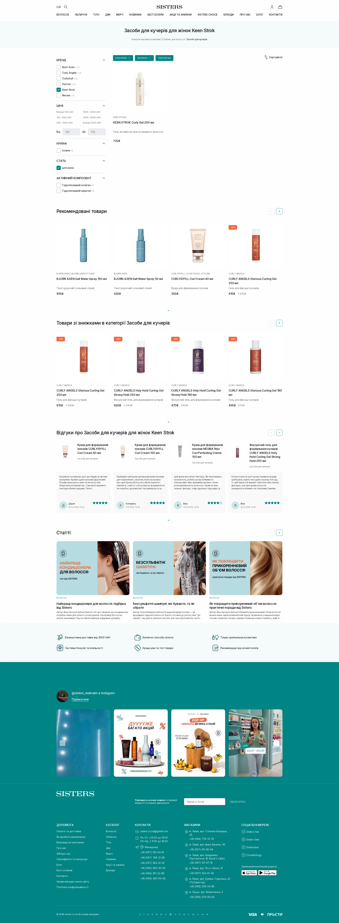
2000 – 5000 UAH (92, 117)
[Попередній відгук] (271, 433)
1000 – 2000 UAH (91, 112)
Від (58, 131)
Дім (108, 847)
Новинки (111, 859)
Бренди (110, 870)
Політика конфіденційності (72, 887)
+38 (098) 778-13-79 (201, 838)
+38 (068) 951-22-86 (152, 873)
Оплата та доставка (68, 831)
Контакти (62, 875)
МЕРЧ (119, 14)
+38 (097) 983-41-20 (152, 862)
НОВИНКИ (135, 14)
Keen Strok (119, 117)
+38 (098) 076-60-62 (202, 896)
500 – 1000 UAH (64, 122)
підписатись (238, 801)
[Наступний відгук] (279, 433)
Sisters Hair (252, 831)
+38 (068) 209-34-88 (201, 886)
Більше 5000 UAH (92, 122)
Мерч (109, 853)
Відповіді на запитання (70, 842)
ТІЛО (96, 14)
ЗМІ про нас (63, 853)
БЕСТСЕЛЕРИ (155, 14)
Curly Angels (236, 273)
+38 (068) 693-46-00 (152, 867)
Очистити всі (164, 58)
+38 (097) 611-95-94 (201, 849)
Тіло (108, 842)
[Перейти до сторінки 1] (168, 310)
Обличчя (111, 836)
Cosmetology (253, 855)
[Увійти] (272, 7)
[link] (280, 7)
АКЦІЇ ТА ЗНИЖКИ (181, 14)
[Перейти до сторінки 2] (170, 310)
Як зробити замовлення (70, 836)
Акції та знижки (115, 864)
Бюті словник (64, 870)
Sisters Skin (252, 839)
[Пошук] (65, 7)
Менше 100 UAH (64, 112)
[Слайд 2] (170, 520)
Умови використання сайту (72, 881)
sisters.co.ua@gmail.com (154, 831)
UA (58, 7)
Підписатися (80, 699)
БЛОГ (259, 14)
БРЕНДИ (229, 14)
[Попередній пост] (62, 743)
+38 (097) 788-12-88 (152, 857)
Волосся (111, 831)
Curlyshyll (178, 273)
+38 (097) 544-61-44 (201, 873)
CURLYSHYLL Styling (198, 273)
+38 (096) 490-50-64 (152, 878)
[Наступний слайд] (279, 211)
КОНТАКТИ (275, 14)
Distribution (252, 847)
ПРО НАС (245, 14)
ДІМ (107, 14)
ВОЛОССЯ (62, 14)
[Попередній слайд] (271, 211)
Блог (59, 864)
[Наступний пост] (276, 743)
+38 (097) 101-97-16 (201, 862)
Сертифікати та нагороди (71, 859)
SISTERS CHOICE (208, 14)
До (84, 131)
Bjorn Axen (63, 273)
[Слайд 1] (168, 520)
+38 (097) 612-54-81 (152, 852)
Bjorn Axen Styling (83, 273)
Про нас (61, 847)
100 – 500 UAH (63, 117)
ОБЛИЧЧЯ (81, 14)
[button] (123, 58)
